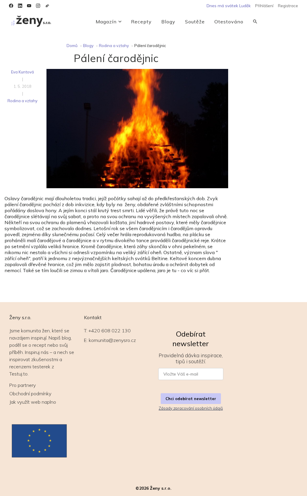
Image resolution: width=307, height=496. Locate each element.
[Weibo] (47, 6)
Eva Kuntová (22, 72)
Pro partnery (22, 385)
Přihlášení (264, 5)
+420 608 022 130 (109, 331)
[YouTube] (29, 6)
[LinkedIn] (20, 6)
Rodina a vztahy (114, 45)
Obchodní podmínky (30, 394)
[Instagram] (38, 6)
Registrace (288, 5)
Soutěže (195, 22)
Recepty (141, 22)
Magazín (106, 22)
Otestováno (228, 22)
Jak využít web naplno (32, 402)
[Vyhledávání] (255, 21)
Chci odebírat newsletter (190, 398)
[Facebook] (11, 6)
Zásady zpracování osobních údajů (191, 408)
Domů (72, 45)
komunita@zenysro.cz (112, 340)
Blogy (168, 22)
